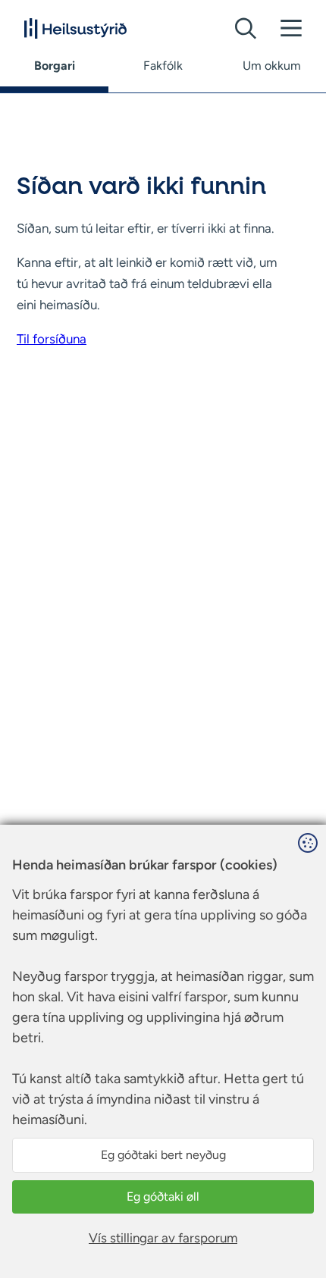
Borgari (54, 65)
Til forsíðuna (51, 338)
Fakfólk (163, 65)
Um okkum (272, 65)
